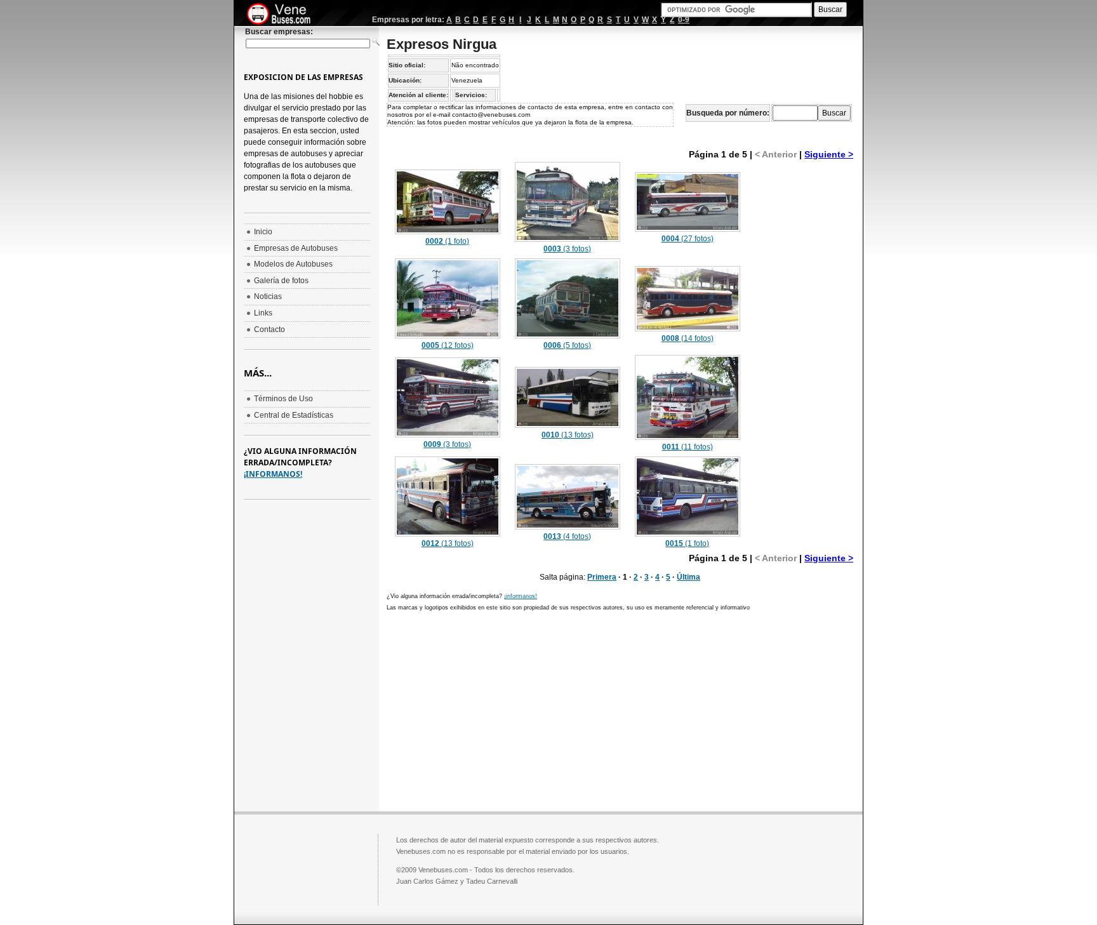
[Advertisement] (802, 350)
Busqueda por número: (727, 113)
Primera (601, 577)
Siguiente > (828, 154)
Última (688, 577)
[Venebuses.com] (283, 15)
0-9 (683, 19)
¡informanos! (520, 596)
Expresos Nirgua (441, 44)
